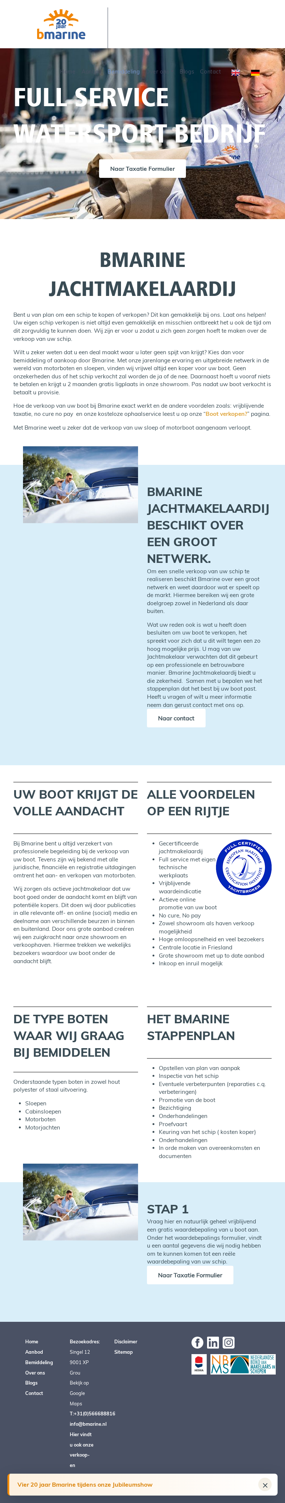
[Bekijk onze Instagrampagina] (229, 1342)
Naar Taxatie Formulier (142, 168)
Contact (210, 71)
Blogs (187, 71)
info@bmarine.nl (88, 1424)
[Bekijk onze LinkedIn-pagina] (213, 1342)
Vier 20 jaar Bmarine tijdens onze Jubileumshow (85, 1484)
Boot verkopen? (226, 413)
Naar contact (176, 718)
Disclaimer (125, 1341)
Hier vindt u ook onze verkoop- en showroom (82, 1454)
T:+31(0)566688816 (92, 1413)
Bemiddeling (124, 71)
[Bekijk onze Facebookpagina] (197, 1342)
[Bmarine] (61, 23)
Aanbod (92, 71)
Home (68, 71)
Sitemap (123, 1352)
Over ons (158, 71)
